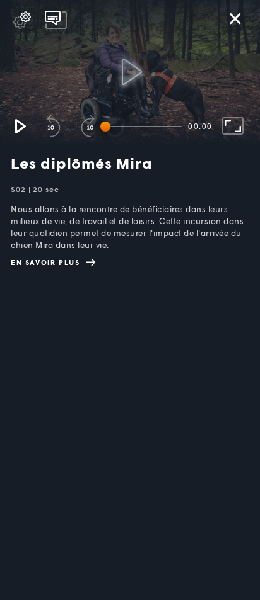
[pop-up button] (22, 20)
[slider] (143, 127)
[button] (20, 126)
